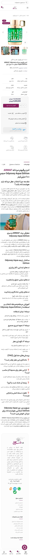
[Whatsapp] (19, 488)
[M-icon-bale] (15, 492)
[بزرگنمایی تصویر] (25, 42)
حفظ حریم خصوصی (18, 511)
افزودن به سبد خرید (11, 105)
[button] (26, 32)
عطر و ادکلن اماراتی (19, 526)
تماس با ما (20, 505)
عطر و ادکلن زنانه (19, 532)
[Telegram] (15, 488)
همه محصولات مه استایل (17, 521)
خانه (28, 15)
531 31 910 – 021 (14, 481)
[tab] (26, 164)
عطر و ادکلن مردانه (19, 530)
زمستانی (16, 71)
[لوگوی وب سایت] (15, 8)
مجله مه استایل (19, 509)
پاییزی (20, 71)
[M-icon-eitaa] (10, 488)
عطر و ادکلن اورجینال (18, 524)
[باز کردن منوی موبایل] (27, 7)
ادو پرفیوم (15, 15)
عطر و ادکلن (22, 15)
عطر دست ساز (20, 528)
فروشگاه (21, 507)
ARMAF (8, 170)
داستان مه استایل (19, 503)
